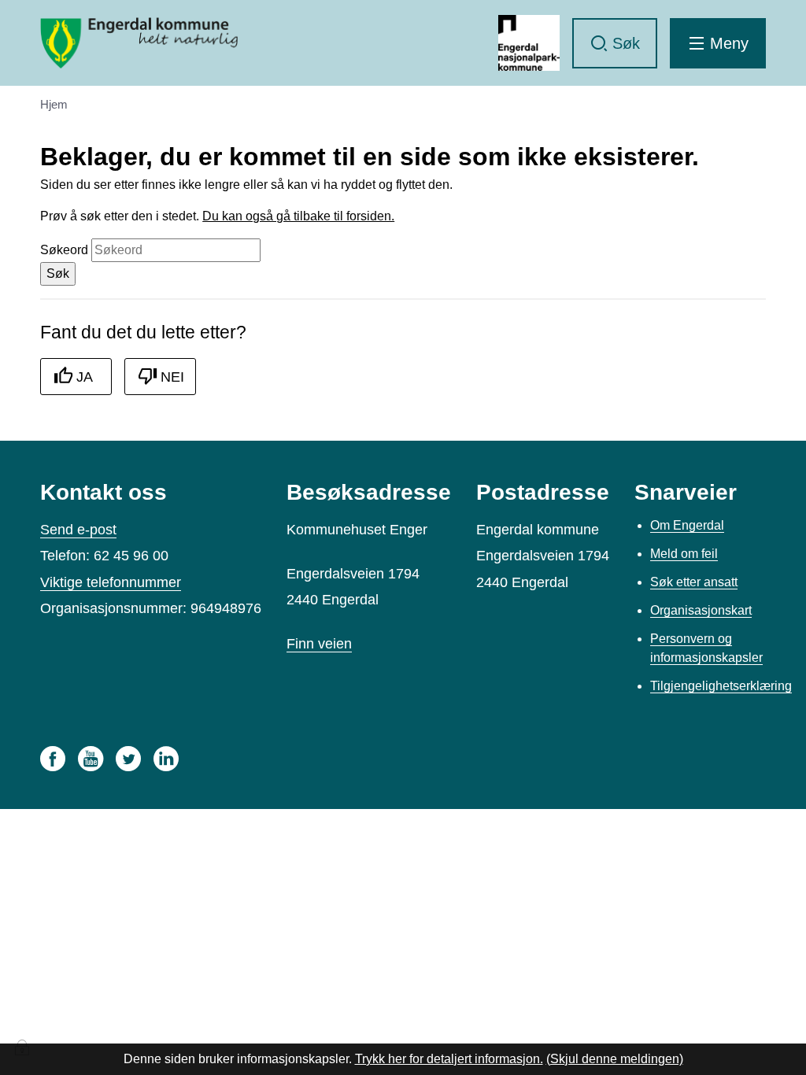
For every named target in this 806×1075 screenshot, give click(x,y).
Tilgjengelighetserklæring (721, 686)
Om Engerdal (687, 525)
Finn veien (319, 644)
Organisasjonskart (701, 610)
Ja (84, 377)
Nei (172, 377)
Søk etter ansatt (694, 582)
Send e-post (78, 530)
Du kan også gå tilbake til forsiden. (298, 216)
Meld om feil (684, 553)
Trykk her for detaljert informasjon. (449, 1059)
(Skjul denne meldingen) (614, 1059)
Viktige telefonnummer (110, 582)
